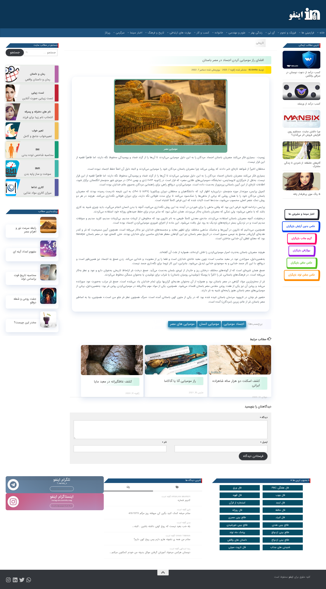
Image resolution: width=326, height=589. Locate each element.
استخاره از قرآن (237, 503)
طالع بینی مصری (237, 517)
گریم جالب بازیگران (301, 238)
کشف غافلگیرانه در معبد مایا (113, 381)
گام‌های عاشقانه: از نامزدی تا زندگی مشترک (302, 164)
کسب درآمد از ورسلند (308, 104)
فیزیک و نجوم (288, 33)
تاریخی (260, 43)
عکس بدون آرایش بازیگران (300, 226)
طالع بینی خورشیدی (237, 525)
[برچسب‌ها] (177, 487)
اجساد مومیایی (234, 324)
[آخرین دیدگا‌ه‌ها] (128, 487)
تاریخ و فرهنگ (156, 33)
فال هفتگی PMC (280, 488)
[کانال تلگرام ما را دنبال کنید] (28, 580)
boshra (253, 70)
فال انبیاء (280, 517)
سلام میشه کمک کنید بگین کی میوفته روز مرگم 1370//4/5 (159, 513)
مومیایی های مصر (182, 324)
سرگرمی (120, 33)
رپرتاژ (107, 33)
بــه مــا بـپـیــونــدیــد (62, 488)
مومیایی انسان (209, 324)
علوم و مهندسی (236, 33)
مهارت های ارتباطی (180, 33)
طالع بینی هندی (280, 525)
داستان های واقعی (237, 540)
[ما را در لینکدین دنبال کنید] (15, 580)
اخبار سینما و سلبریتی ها (301, 214)
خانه (322, 33)
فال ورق (237, 488)
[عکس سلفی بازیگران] (301, 267)
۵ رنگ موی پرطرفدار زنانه (306, 194)
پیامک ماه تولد (237, 532)
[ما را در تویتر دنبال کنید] (22, 580)
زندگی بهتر (256, 33)
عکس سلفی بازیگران (301, 263)
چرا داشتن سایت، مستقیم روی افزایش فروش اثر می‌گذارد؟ (304, 133)
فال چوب (280, 495)
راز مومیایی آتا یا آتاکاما (180, 381)
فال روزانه (237, 510)
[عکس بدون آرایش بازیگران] (300, 230)
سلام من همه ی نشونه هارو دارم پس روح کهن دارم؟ (162, 539)
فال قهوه (237, 495)
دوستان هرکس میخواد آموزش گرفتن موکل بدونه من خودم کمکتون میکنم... (150, 552)
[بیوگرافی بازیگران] (301, 255)
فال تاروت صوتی (237, 547)
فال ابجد (280, 503)
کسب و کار (203, 33)
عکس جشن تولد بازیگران (301, 275)
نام (164, 442)
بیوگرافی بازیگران (301, 250)
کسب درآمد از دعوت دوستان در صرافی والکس (303, 74)
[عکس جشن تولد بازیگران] (301, 279)
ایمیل (264, 442)
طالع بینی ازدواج (280, 532)
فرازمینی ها (307, 33)
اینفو (291, 577)
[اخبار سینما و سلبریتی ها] (301, 218)
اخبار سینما (136, 33)
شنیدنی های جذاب (280, 547)
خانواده (219, 33)
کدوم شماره (184, 500)
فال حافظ (280, 510)
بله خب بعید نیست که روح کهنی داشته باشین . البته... (161, 526)
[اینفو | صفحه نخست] (303, 14)
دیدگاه (264, 417)
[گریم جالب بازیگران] (301, 243)
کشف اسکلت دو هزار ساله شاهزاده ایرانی (236, 383)
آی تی (271, 33)
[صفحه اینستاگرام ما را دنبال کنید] (8, 580)
